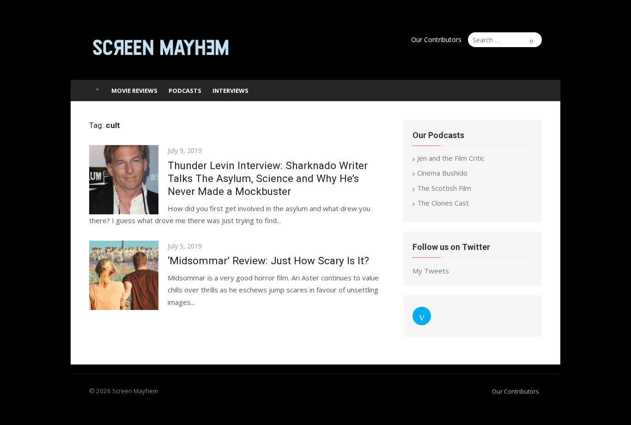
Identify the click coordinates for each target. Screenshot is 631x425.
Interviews (230, 90)
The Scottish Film (444, 188)
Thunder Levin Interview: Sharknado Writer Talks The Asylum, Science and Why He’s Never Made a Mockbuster (268, 178)
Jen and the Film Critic (451, 158)
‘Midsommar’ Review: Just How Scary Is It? (268, 261)
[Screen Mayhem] (97, 90)
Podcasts (185, 90)
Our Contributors (436, 39)
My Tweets (431, 270)
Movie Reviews (134, 90)
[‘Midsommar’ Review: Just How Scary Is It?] (123, 275)
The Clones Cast (443, 202)
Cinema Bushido (442, 172)
